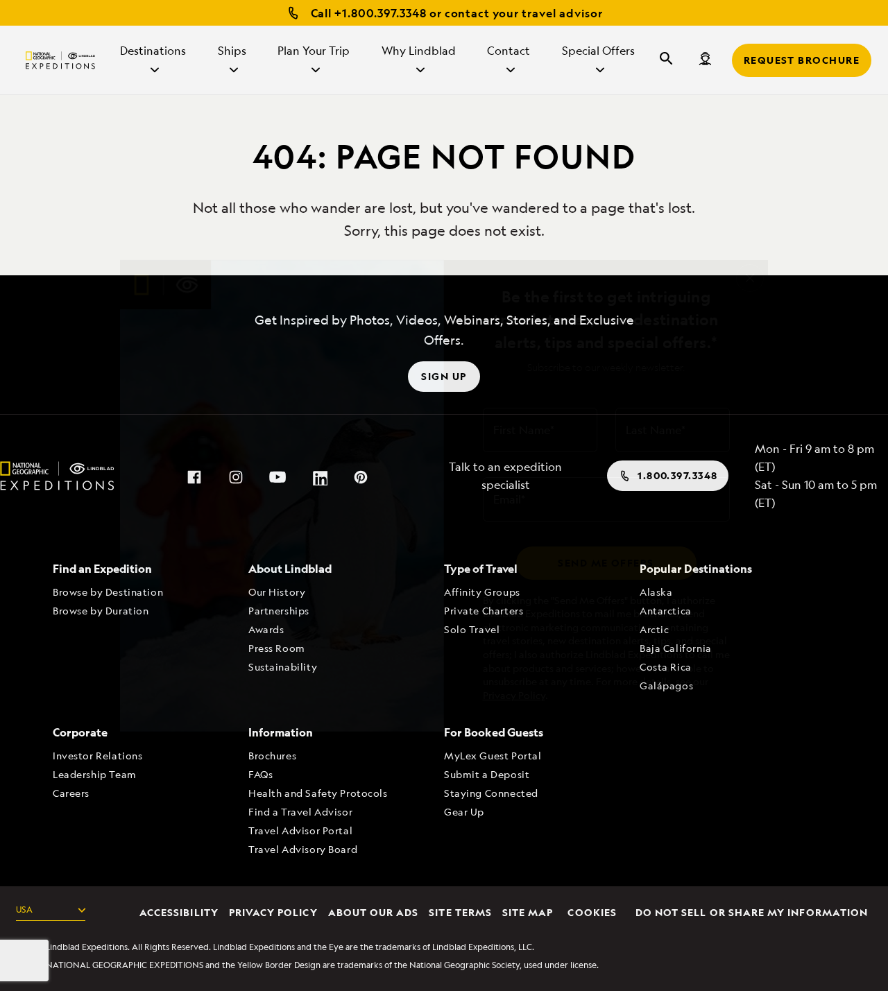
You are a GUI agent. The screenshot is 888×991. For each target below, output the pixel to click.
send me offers (606, 562)
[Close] (750, 278)
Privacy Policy (514, 695)
